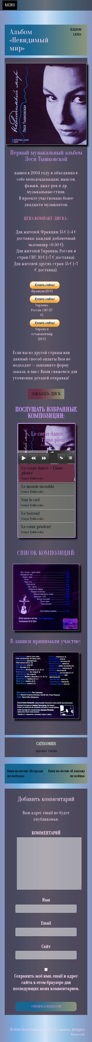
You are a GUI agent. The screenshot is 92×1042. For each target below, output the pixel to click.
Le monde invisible (37, 489)
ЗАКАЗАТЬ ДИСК (46, 393)
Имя (46, 900)
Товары (52, 751)
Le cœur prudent (36, 529)
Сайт (46, 946)
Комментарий (46, 833)
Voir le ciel (32, 502)
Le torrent (32, 516)
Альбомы (41, 751)
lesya (77, 34)
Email (46, 923)
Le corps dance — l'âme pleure (42, 473)
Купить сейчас (45, 285)
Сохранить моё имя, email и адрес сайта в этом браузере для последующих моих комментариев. (46, 982)
